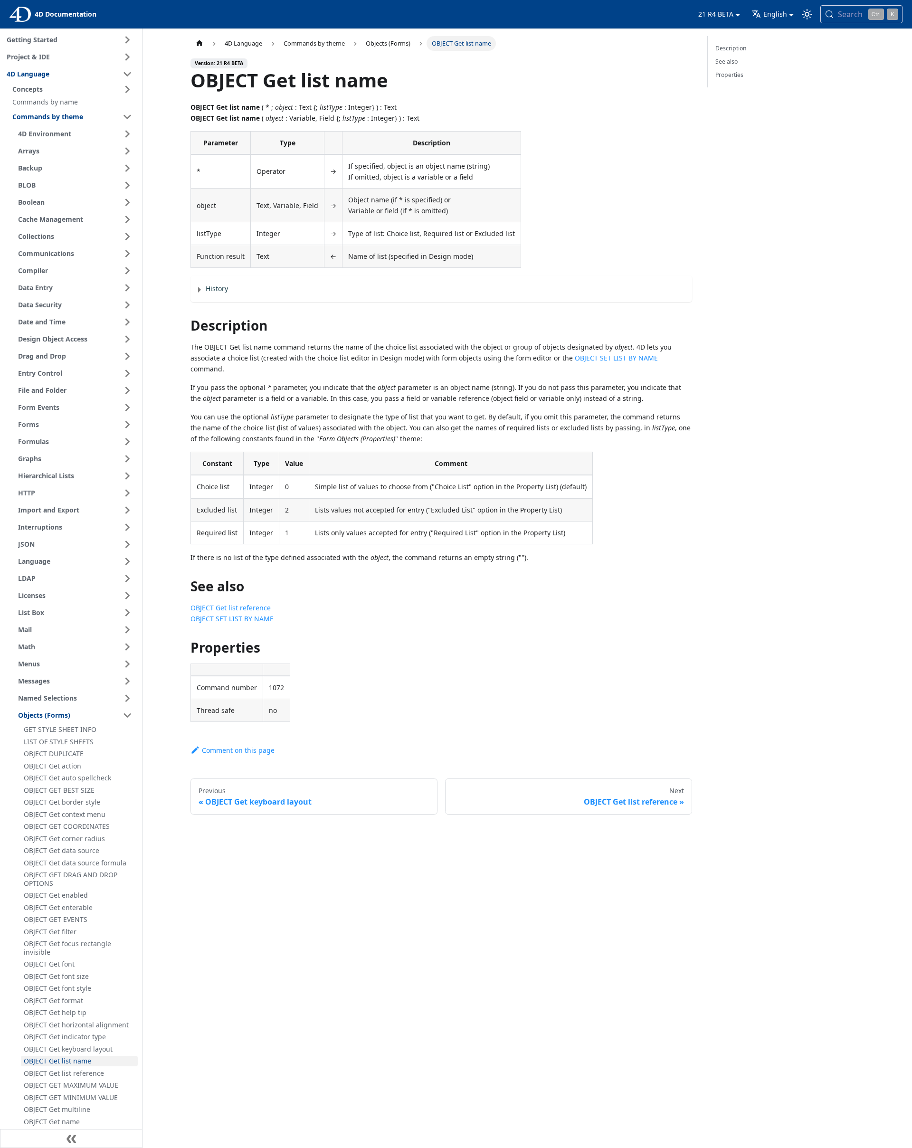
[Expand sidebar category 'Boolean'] (127, 202)
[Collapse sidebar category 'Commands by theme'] (127, 116)
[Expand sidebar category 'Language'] (127, 561)
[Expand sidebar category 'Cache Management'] (127, 219)
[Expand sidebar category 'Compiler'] (127, 270)
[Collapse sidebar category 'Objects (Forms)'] (127, 715)
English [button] (775, 14)
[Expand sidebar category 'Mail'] (127, 629)
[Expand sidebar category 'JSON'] (127, 544)
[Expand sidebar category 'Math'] (127, 647)
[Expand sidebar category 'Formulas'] (127, 441)
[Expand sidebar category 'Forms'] (127, 424)
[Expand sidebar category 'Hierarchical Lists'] (127, 476)
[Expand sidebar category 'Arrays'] (127, 151)
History (217, 288)
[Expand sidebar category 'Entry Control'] (127, 373)
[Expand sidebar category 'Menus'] (127, 664)
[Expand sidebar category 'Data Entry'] (127, 287)
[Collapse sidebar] (71, 1138)
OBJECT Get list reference (230, 607)
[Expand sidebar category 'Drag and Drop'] (127, 356)
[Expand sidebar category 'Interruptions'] (127, 527)
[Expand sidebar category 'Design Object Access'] (127, 339)
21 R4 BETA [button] (715, 14)
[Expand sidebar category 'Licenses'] (127, 595)
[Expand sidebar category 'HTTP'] (127, 493)
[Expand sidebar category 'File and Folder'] (127, 390)
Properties (729, 75)
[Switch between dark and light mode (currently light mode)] (807, 14)
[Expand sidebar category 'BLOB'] (127, 185)
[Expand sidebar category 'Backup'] (127, 168)
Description (731, 48)
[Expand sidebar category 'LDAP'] (127, 578)
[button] (74, 89)
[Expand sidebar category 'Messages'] (127, 681)
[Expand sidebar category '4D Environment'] (127, 134)
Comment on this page (238, 750)
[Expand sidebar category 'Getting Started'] (127, 39)
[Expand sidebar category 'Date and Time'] (127, 322)
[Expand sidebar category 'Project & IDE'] (127, 57)
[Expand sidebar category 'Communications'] (127, 253)
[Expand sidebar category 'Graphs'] (127, 458)
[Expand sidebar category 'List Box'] (127, 612)
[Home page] (199, 43)
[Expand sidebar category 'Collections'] (127, 236)
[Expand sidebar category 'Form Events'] (127, 407)
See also (726, 61)
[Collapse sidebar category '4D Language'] (127, 74)
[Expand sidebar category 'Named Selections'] (127, 698)
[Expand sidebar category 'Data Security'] (127, 305)
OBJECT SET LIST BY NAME (616, 357)
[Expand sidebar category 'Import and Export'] (127, 510)
